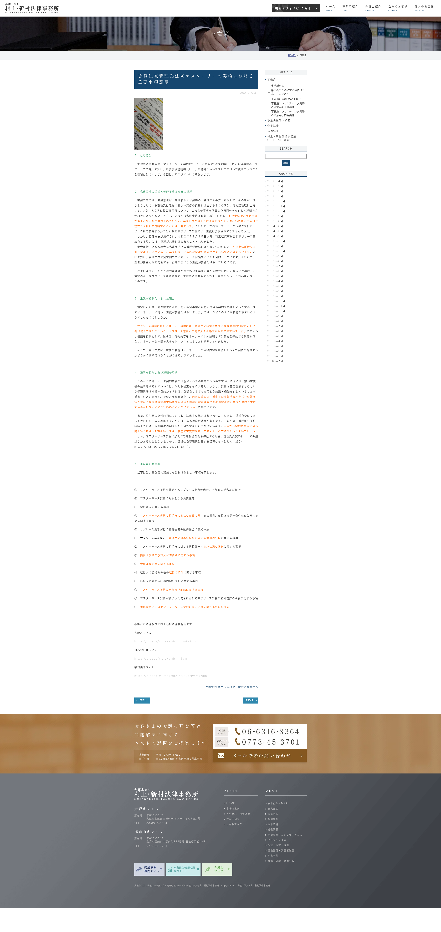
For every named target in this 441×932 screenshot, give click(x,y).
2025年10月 (276, 211)
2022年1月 (275, 296)
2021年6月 (275, 331)
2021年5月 (275, 336)
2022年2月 (275, 291)
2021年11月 (276, 306)
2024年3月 (275, 236)
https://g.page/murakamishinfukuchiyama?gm (170, 676)
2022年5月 (275, 276)
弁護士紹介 (233, 819)
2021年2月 (275, 351)
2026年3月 (275, 186)
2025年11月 (276, 206)
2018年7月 (275, 361)
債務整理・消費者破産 (281, 850)
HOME (292, 55)
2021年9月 (275, 316)
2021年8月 (275, 321)
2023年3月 (275, 246)
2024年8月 (275, 226)
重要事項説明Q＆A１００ (286, 99)
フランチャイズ (277, 840)
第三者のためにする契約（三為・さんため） (288, 92)
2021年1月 (275, 356)
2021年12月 (276, 301)
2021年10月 (276, 311)
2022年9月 (275, 256)
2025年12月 (276, 201)
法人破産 (273, 808)
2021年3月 (275, 346)
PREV (143, 700)
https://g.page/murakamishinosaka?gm (165, 641)
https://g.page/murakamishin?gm (160, 658)
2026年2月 (275, 191)
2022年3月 (275, 286)
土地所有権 (277, 85)
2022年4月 (275, 281)
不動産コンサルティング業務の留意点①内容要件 (288, 113)
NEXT (249, 700)
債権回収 (273, 814)
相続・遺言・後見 (278, 845)
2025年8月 (275, 221)
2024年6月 (275, 231)
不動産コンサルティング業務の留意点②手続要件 (288, 105)
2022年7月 (275, 266)
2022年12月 (276, 251)
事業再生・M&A (278, 803)
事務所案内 (233, 808)
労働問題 (273, 829)
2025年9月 (275, 216)
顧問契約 (273, 819)
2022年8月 (275, 261)
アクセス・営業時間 (238, 814)
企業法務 (273, 824)
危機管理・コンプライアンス (285, 835)
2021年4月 (275, 341)
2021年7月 (275, 326)
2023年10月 (276, 241)
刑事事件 (273, 855)
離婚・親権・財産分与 (281, 861)
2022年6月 (275, 271)
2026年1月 (275, 196)
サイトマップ (234, 824)
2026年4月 (275, 181)
